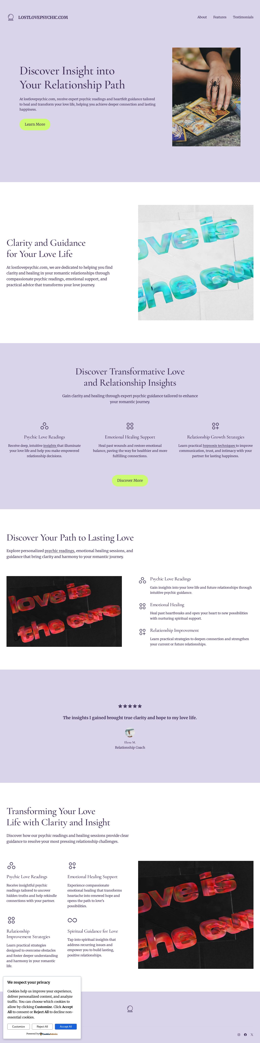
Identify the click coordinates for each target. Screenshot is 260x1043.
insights (50, 446)
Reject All (42, 1026)
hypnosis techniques (219, 446)
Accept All (66, 1026)
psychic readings (59, 550)
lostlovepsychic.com (43, 17)
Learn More (35, 124)
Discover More (130, 480)
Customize (18, 1026)
